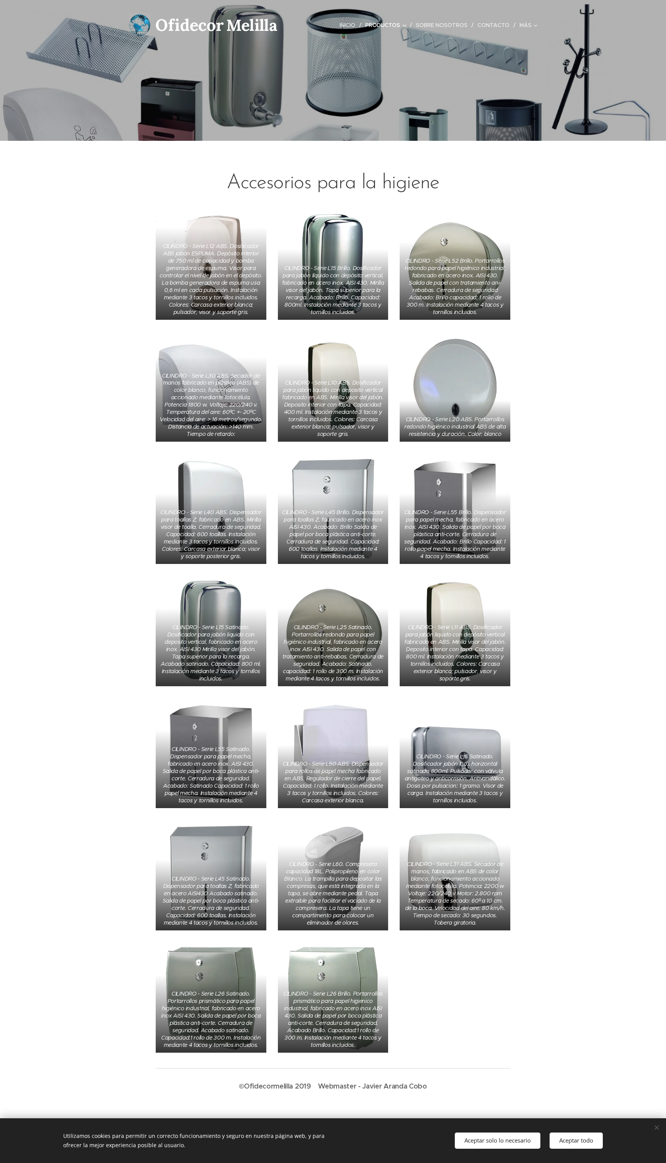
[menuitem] (350, 25)
